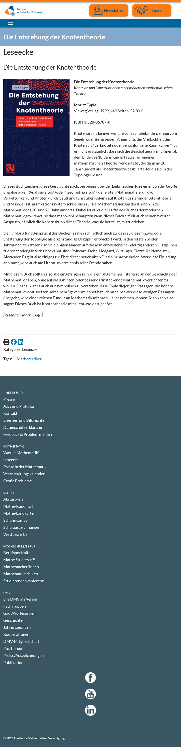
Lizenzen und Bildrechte (23, 420)
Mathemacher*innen (21, 566)
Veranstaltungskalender (24, 473)
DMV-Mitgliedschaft (21, 641)
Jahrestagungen (17, 627)
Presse (9, 399)
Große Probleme (17, 480)
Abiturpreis (13, 499)
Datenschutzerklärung (22, 427)
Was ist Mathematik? (21, 452)
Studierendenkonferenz (23, 580)
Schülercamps (15, 520)
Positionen (12, 648)
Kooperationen (16, 634)
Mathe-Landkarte (18, 513)
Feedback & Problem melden (27, 434)
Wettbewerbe (15, 534)
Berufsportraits (16, 552)
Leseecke (11, 459)
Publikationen (15, 662)
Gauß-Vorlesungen (19, 613)
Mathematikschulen (20, 573)
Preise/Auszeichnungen (23, 655)
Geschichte (13, 620)
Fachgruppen (14, 606)
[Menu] (10, 23)
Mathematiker (29, 358)
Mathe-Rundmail (18, 506)
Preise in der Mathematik (25, 466)
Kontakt (10, 413)
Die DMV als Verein (20, 599)
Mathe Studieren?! (19, 559)
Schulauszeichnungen (21, 527)
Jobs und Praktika (18, 406)
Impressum (13, 392)
